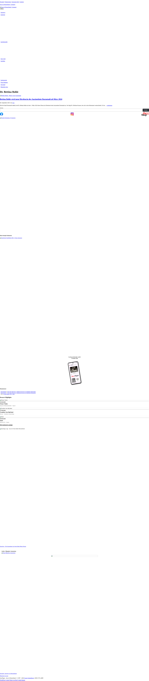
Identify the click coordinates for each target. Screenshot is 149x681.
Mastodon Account (4, 675)
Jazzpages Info (15, 2)
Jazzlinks (3, 61)
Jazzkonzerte (4, 80)
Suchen (1, 108)
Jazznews (3, 12)
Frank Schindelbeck (29, 678)
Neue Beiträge (4, 82)
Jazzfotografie (4, 42)
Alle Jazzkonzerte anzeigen (6, 424)
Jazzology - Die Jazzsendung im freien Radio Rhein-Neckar (13, 546)
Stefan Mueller (3, 391)
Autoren (22, 2)
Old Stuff (3, 84)
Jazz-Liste (3, 58)
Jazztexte (3, 14)
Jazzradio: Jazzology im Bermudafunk (8, 673)
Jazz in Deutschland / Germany (7, 4)
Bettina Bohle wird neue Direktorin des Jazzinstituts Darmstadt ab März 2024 (31, 99)
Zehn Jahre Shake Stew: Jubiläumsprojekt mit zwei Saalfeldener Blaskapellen (21, 391)
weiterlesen (109, 105)
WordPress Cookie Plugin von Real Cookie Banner (12, 680)
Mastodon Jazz (4, 87)
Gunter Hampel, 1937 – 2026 (9, 394)
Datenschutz (8, 2)
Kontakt (2, 2)
